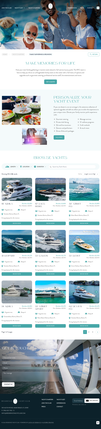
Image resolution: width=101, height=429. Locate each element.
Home (5, 54)
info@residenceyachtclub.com (13, 413)
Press (82, 8)
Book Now (17, 223)
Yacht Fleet (19, 8)
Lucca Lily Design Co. (34, 422)
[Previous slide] (4, 189)
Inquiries (59, 137)
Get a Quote (50, 82)
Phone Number (6, 365)
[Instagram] (98, 8)
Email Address (6, 360)
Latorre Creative (48, 422)
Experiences (72, 8)
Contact (90, 8)
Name (4, 355)
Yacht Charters (34, 8)
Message (4, 370)
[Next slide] (28, 189)
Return (95, 54)
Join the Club (6, 8)
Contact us (8, 384)
